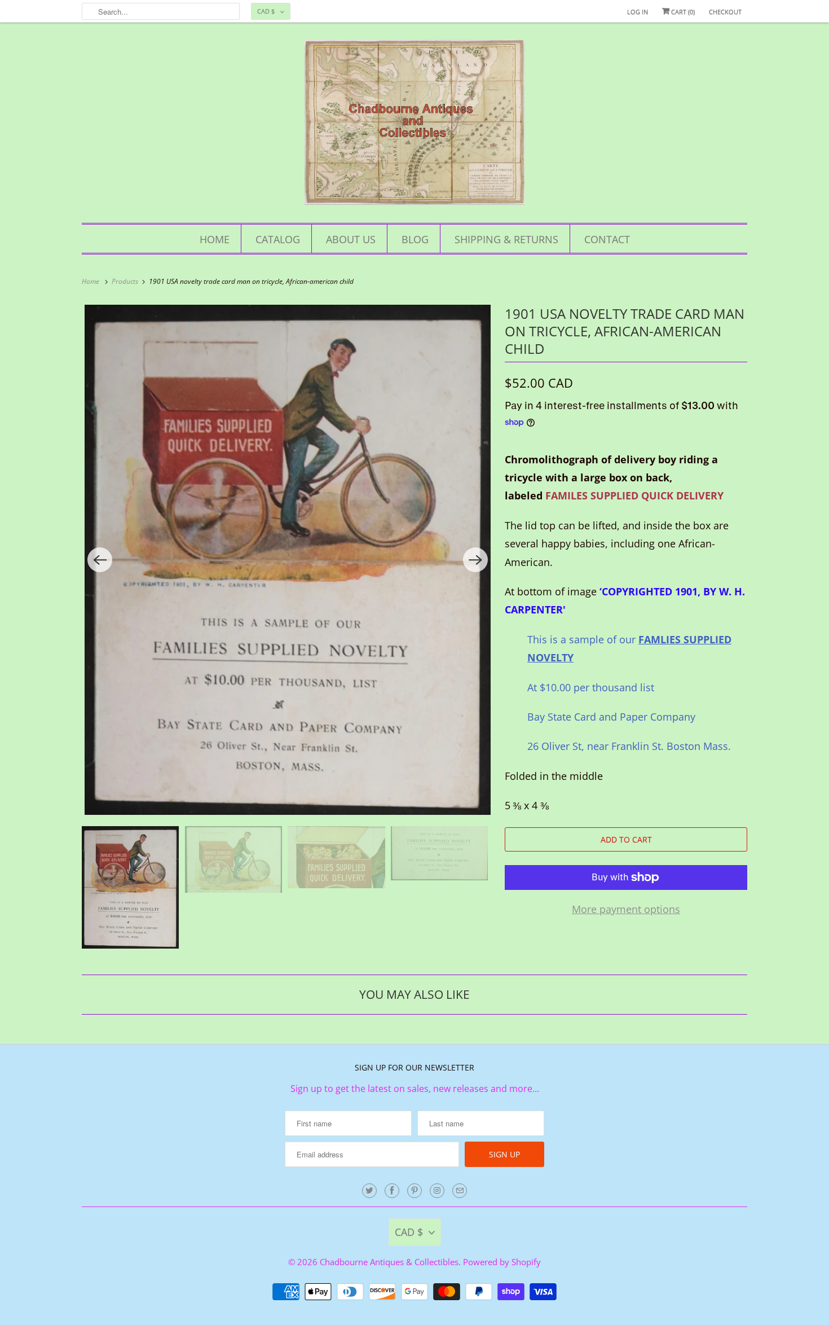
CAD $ (266, 11)
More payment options (626, 909)
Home (215, 239)
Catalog (277, 239)
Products (126, 281)
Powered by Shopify (502, 1261)
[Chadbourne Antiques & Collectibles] (414, 126)
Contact (607, 239)
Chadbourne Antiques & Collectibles (389, 1261)
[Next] (475, 559)
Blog (415, 239)
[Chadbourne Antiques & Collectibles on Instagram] (437, 1190)
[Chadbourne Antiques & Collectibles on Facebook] (392, 1190)
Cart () (682, 11)
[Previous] (99, 559)
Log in (637, 11)
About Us (351, 239)
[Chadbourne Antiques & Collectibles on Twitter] (369, 1190)
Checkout (725, 11)
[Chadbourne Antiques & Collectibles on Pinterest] (414, 1190)
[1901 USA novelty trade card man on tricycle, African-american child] (288, 560)
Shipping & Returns (506, 239)
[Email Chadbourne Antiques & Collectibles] (459, 1190)
